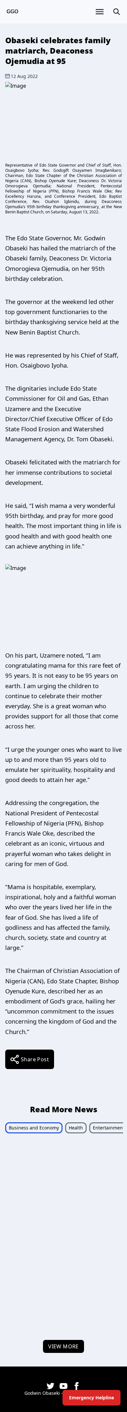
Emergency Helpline (91, 1397)
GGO (12, 11)
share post (35, 1059)
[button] (116, 11)
